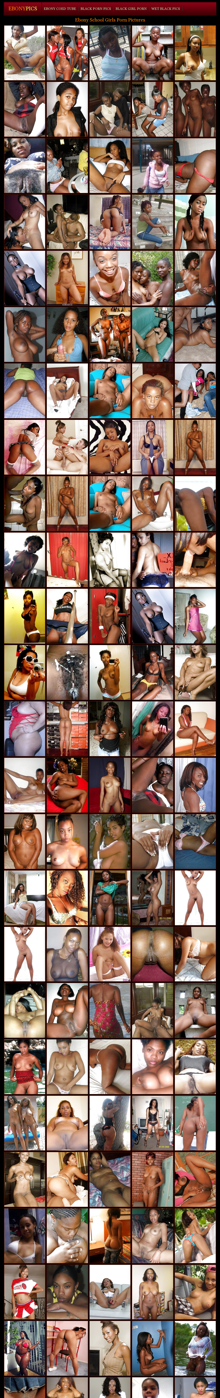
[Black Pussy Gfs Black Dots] (152, 222)
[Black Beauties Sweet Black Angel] (67, 391)
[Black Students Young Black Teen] (195, 1179)
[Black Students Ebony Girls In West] (195, 504)
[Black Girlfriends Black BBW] (67, 841)
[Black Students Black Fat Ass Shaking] (25, 1123)
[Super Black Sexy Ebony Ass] (152, 166)
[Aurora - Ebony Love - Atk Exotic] (67, 1348)
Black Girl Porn (131, 9)
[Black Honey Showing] (110, 447)
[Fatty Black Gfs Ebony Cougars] (25, 729)
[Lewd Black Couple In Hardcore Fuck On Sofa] (152, 1010)
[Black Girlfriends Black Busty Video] (25, 53)
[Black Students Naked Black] (67, 1179)
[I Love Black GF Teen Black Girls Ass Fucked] (195, 1292)
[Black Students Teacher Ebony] (110, 1348)
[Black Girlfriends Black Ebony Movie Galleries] (67, 166)
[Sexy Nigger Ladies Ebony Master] (152, 1179)
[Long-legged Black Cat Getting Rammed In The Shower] (25, 504)
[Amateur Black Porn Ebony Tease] (67, 1010)
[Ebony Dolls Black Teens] (67, 560)
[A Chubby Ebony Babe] (67, 278)
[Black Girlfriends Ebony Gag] (67, 729)
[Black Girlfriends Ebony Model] (67, 109)
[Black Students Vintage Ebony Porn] (195, 166)
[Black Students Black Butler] (110, 616)
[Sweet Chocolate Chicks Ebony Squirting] (195, 560)
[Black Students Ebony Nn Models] (25, 1179)
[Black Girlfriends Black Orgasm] (152, 1236)
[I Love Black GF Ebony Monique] (195, 841)
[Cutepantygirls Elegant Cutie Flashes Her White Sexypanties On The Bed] (110, 954)
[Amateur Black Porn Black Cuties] (25, 166)
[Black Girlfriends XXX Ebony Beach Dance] (25, 616)
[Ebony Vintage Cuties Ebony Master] (110, 560)
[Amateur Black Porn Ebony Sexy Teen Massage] (110, 1123)
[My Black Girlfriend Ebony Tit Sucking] (152, 954)
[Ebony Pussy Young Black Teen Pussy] (110, 1236)
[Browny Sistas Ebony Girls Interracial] (25, 898)
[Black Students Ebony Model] (67, 1123)
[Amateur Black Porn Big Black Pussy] (152, 560)
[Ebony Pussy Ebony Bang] (25, 785)
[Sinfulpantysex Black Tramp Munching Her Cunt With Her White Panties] (152, 841)
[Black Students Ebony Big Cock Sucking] (195, 1067)
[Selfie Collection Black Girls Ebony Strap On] (67, 898)
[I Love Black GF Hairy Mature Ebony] (67, 1292)
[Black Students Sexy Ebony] (195, 1236)
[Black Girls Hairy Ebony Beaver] (110, 1067)
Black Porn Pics (96, 9)
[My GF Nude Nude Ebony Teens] (110, 841)
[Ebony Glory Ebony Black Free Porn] (195, 785)
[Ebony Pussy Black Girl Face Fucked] (195, 672)
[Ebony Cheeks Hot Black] (25, 222)
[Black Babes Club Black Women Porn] (25, 278)
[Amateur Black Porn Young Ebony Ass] (152, 278)
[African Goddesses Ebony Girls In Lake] (152, 785)
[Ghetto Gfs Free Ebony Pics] (110, 166)
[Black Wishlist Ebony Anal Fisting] (67, 1067)
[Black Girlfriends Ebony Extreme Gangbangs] (67, 616)
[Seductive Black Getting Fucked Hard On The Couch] (67, 222)
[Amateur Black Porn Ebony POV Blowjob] (67, 672)
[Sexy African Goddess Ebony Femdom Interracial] (67, 785)
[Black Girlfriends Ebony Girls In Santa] (25, 841)
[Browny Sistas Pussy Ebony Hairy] (152, 504)
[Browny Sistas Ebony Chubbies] (195, 1123)
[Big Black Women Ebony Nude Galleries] (25, 1348)
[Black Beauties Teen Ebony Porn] (152, 447)
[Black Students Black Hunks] (25, 1067)
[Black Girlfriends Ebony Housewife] (110, 1010)
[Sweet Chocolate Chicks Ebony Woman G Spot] (152, 391)
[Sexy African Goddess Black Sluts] (67, 1236)
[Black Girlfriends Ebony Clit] (195, 616)
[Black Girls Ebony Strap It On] (152, 1348)
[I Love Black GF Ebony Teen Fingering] (195, 954)
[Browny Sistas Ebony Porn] (110, 222)
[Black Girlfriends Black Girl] (152, 53)
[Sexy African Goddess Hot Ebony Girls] (195, 898)
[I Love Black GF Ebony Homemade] (25, 560)
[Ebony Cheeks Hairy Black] (25, 1010)
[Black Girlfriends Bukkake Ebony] (152, 1123)
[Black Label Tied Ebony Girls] (195, 1348)
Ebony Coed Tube (60, 9)
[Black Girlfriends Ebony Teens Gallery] (25, 672)
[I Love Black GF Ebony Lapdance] (195, 278)
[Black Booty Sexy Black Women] (25, 391)
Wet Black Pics (165, 9)
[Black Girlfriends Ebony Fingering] (195, 109)
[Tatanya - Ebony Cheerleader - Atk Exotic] (195, 222)
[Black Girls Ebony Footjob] (110, 898)
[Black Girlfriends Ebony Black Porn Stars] (67, 334)
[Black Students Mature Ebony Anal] (110, 1292)
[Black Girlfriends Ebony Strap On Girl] (152, 1292)
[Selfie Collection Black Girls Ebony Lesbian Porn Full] (152, 1067)
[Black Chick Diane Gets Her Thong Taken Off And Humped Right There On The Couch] (110, 109)
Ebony (22, 9)
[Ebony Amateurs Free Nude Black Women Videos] (110, 1179)
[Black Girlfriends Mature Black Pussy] (195, 729)
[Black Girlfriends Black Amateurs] (110, 785)
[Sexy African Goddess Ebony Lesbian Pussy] (110, 729)
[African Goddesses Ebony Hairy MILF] (25, 109)
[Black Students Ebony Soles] (195, 334)
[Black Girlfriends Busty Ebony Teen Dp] (110, 334)
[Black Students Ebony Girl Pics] (110, 391)
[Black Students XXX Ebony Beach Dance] (110, 53)
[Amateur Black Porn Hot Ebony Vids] (152, 109)
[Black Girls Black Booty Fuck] (152, 672)
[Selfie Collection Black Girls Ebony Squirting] (152, 729)
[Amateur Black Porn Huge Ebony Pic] (195, 1010)
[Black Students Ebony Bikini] (25, 447)
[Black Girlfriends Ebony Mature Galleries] (195, 53)
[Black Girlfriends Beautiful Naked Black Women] (25, 334)
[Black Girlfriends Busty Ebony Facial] (110, 672)
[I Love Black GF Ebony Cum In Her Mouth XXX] (67, 954)
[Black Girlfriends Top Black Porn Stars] (25, 1236)
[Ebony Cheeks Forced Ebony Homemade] (152, 898)
